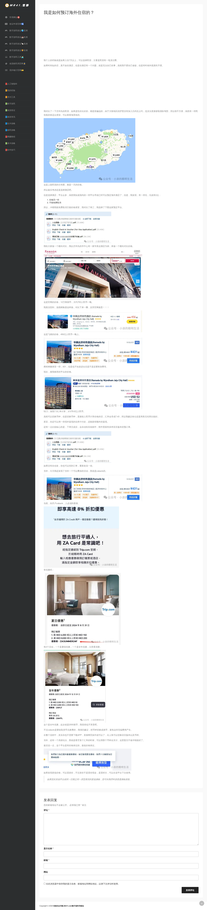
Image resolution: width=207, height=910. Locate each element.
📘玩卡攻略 (10, 123)
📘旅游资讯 (10, 116)
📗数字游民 (10, 103)
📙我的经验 (10, 90)
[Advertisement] (121, 37)
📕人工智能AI (11, 83)
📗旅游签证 (10, 110)
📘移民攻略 (10, 130)
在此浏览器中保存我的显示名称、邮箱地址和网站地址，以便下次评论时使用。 (83, 883)
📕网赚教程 (10, 136)
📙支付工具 (10, 96)
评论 (46, 810)
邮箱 (46, 860)
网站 (46, 871)
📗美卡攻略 (10, 143)
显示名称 (49, 848)
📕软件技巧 (10, 149)
